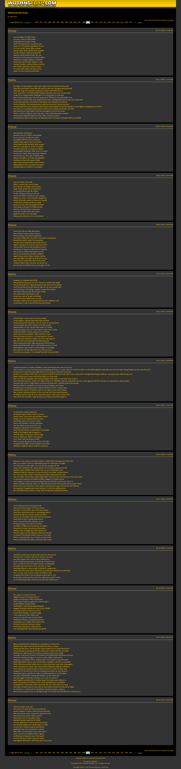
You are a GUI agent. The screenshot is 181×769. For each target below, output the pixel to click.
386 (75, 22)
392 (100, 22)
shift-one (105, 767)
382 (58, 22)
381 (53, 22)
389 (87, 22)
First (27, 23)
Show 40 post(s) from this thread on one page (159, 20)
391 (96, 22)
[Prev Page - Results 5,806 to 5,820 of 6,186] (31, 23)
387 (79, 22)
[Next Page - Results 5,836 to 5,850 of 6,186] (135, 23)
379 (45, 22)
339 (41, 22)
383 (62, 22)
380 (49, 22)
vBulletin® (94, 761)
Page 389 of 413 (16, 22)
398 (126, 22)
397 (121, 22)
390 (92, 22)
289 (36, 22)
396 (117, 22)
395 (113, 22)
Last (139, 23)
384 (66, 22)
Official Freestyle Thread (18, 13)
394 (109, 22)
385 (70, 22)
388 (83, 22)
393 (105, 22)
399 (130, 22)
